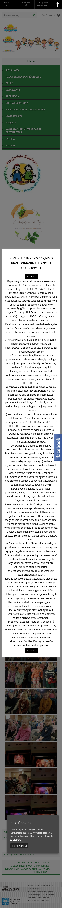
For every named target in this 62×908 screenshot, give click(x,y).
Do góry (57, 4)
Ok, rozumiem (19, 845)
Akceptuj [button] (31, 276)
